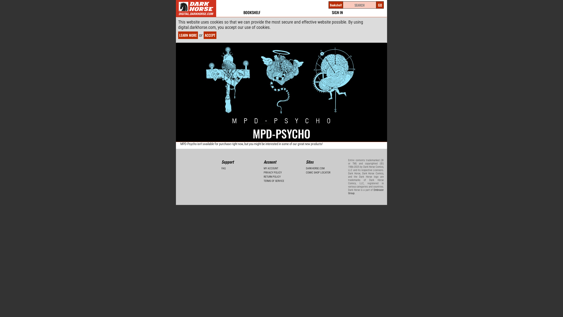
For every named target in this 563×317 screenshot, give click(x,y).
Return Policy (272, 176)
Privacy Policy (273, 172)
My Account (271, 168)
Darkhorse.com (315, 168)
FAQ (223, 168)
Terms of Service (274, 180)
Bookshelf (251, 12)
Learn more (188, 35)
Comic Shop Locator (318, 172)
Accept (210, 35)
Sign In (337, 12)
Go (380, 5)
